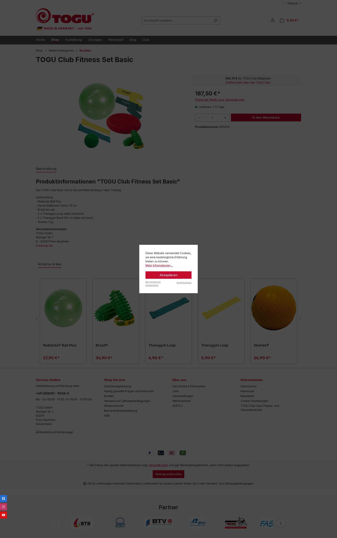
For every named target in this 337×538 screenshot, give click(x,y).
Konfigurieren (184, 282)
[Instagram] (3, 506)
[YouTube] (3, 514)
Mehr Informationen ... (159, 265)
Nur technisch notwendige (153, 284)
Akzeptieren (168, 275)
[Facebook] (3, 498)
